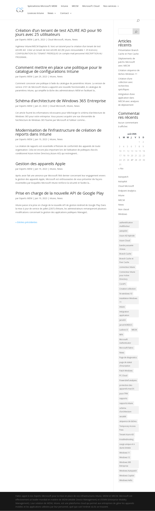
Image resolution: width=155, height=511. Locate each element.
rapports (123, 398)
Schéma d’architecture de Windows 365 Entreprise (60, 100)
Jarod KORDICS (125, 325)
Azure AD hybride (127, 235)
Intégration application (124, 313)
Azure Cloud (124, 240)
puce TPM (123, 393)
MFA (121, 334)
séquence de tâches (128, 421)
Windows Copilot (126, 475)
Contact (64, 13)
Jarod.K (122, 320)
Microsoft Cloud (90, 6)
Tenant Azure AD (126, 434)
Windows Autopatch (128, 470)
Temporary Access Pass (127, 428)
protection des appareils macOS (126, 387)
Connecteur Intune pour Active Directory (127, 276)
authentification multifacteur (126, 224)
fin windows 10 (125, 293)
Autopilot (122, 181)
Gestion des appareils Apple (40, 163)
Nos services (109, 6)
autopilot (123, 231)
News (50, 13)
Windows (122, 214)
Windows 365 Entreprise (125, 464)
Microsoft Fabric (126, 347)
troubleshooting (126, 439)
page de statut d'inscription (125, 364)
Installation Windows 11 (128, 300)
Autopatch (123, 176)
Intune (64, 6)
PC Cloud (123, 375)
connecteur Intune (127, 267)
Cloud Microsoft (55, 39)
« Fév (120, 168)
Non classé (123, 209)
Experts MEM (25, 39)
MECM (75, 6)
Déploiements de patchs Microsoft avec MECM (126, 62)
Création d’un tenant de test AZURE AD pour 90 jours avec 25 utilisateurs (58, 32)
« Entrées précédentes (26, 222)
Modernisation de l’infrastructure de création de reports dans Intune (58, 132)
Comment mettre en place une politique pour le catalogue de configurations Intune (58, 69)
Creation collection (127, 288)
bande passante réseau (126, 247)
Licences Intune (36, 13)
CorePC (122, 284)
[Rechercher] (136, 31)
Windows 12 (124, 457)
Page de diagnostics (128, 357)
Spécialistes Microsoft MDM (42, 6)
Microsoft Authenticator (125, 341)
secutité (122, 416)
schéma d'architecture (125, 410)
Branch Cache (125, 253)
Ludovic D (123, 329)
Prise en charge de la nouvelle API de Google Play (59, 193)
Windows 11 (124, 452)
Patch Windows (125, 370)
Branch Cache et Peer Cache (126, 260)
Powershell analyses (128, 380)
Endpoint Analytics (127, 190)
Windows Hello (125, 480)
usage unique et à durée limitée (127, 446)
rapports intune (126, 403)
